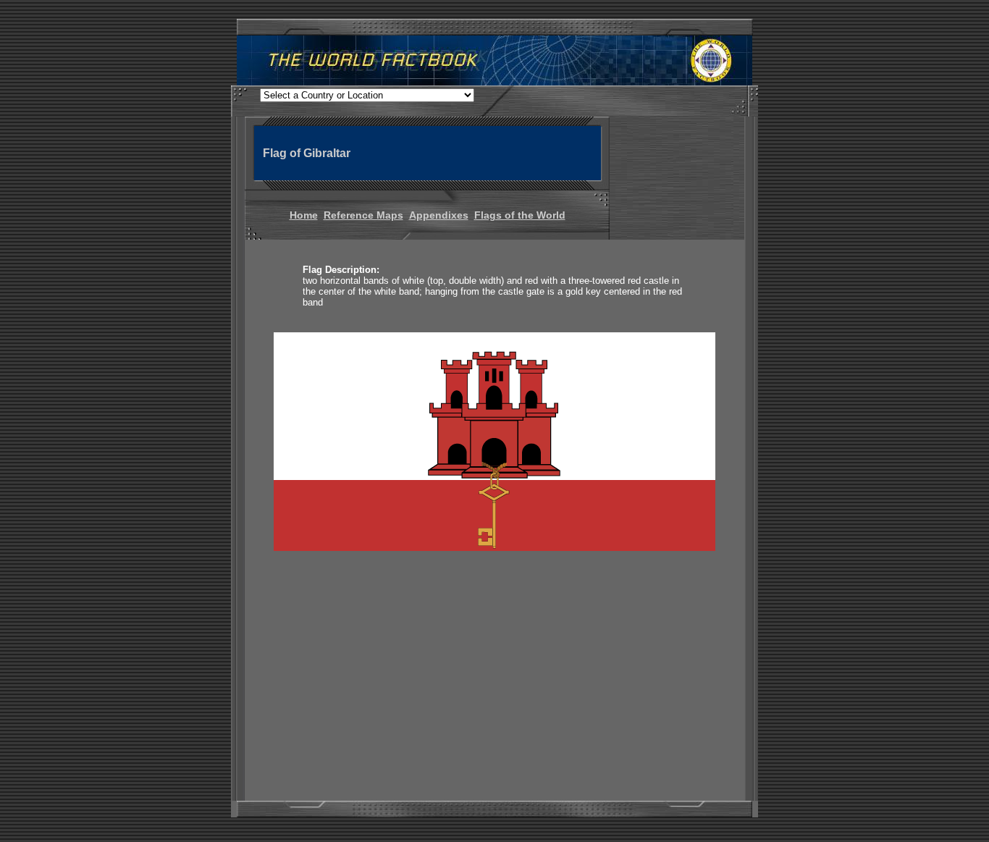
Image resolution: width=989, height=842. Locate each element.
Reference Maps (363, 215)
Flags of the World (519, 215)
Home (304, 215)
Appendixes (438, 215)
